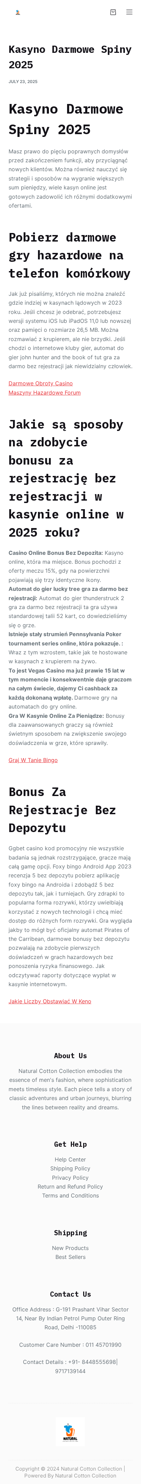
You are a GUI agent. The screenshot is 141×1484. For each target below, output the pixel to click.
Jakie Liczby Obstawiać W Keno (50, 1001)
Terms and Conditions (70, 1195)
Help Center (70, 1159)
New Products (70, 1248)
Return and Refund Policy (70, 1186)
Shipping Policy (70, 1168)
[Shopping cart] (113, 12)
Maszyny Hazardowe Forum (45, 392)
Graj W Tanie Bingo (33, 760)
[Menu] (129, 12)
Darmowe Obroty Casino (41, 383)
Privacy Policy (70, 1177)
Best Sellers (70, 1256)
